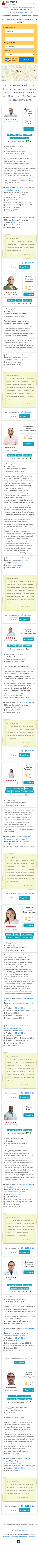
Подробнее (29, 129)
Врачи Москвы (14, 7)
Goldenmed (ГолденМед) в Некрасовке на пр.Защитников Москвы (17, 1461)
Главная (6, 7)
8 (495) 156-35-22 (19, 197)
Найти (26, 59)
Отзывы (13, 267)
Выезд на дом (12, 58)
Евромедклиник (28, 217)
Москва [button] (32, 3)
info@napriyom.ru (22, 1530)
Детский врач (12, 61)
